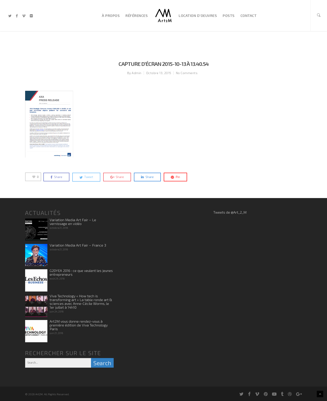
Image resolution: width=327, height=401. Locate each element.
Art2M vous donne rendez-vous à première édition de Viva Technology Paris (79, 325)
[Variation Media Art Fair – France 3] (36, 255)
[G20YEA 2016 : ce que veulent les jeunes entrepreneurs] (36, 280)
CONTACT (248, 15)
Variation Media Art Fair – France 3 (78, 245)
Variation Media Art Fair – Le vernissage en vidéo (73, 221)
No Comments (187, 73)
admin (136, 73)
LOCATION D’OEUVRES (198, 15)
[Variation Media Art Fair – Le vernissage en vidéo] (36, 230)
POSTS (229, 15)
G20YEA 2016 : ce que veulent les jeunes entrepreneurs (81, 272)
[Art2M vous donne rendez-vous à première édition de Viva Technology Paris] (36, 331)
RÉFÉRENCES (136, 15)
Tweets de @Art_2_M (229, 212)
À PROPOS (111, 15)
